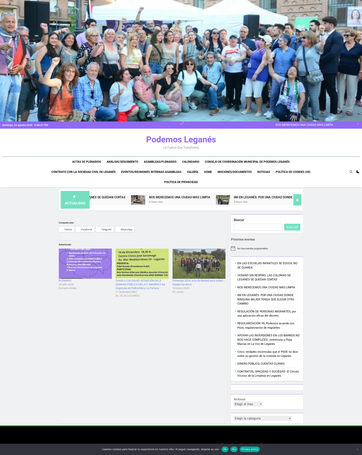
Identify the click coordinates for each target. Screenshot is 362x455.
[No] (357, 449)
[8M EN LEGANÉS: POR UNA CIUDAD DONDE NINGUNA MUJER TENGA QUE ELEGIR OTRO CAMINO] (184, 200)
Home (208, 172)
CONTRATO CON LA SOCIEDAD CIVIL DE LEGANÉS (83, 172)
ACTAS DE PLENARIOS (86, 161)
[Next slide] (357, 123)
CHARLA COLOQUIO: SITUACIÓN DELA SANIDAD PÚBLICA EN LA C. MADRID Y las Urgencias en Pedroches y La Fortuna (140, 284)
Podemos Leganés (181, 139)
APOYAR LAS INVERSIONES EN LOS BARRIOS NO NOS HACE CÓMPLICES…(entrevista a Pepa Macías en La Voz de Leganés (268, 340)
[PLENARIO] (85, 264)
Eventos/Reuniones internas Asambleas (151, 172)
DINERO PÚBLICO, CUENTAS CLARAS (261, 363)
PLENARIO (65, 280)
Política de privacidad (181, 182)
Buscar (239, 220)
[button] (99, 200)
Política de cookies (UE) (293, 172)
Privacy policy (250, 449)
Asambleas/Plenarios (160, 161)
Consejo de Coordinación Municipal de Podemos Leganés (247, 161)
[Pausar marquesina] (297, 199)
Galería (192, 172)
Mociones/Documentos (235, 172)
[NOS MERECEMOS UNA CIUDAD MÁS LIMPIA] (99, 200)
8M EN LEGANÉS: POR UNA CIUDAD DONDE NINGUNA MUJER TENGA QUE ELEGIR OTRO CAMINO (261, 197)
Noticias (263, 172)
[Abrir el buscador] (351, 171)
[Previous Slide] (180, 123)
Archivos (239, 399)
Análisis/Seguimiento (122, 161)
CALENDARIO (190, 161)
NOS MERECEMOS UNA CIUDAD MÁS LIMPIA (304, 125)
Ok (225, 449)
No (234, 449)
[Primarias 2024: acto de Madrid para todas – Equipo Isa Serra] (199, 264)
